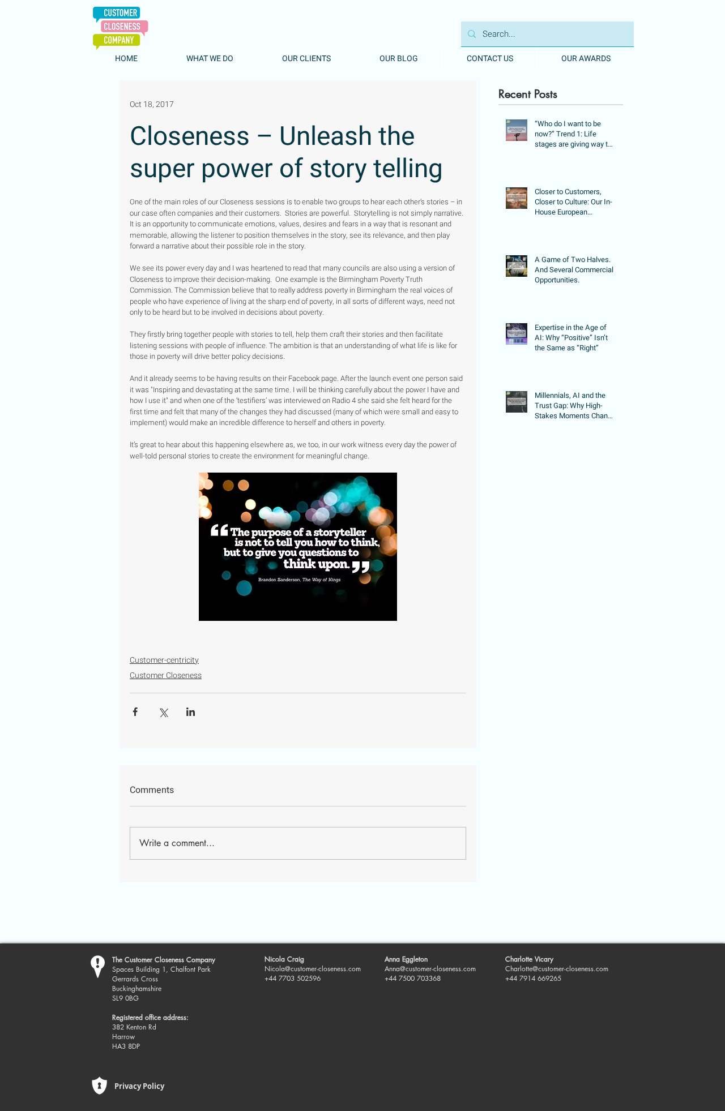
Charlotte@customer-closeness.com (556, 968)
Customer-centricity (164, 660)
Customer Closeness (166, 675)
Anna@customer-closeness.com (430, 968)
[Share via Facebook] (135, 711)
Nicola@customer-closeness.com (313, 968)
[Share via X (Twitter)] (162, 711)
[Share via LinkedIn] (190, 711)
